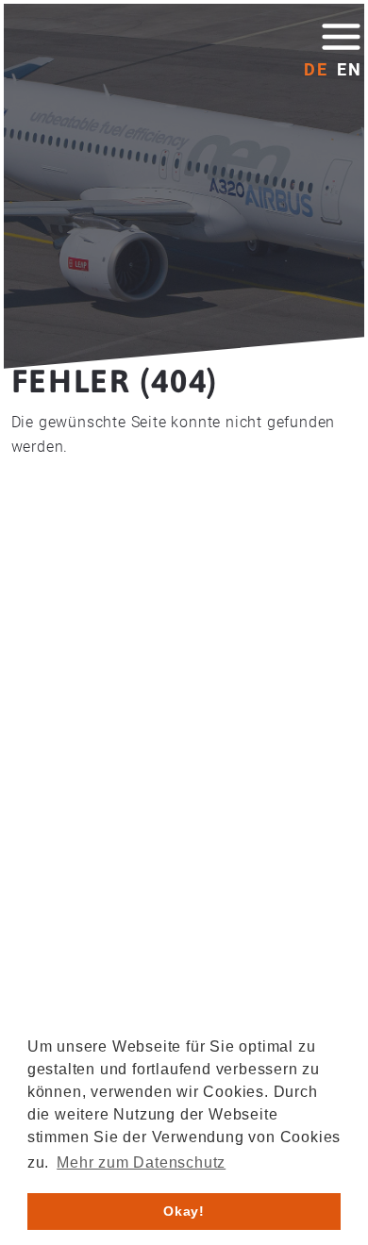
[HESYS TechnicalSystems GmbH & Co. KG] (117, 49)
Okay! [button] (184, 1211)
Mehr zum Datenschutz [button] (141, 1162)
